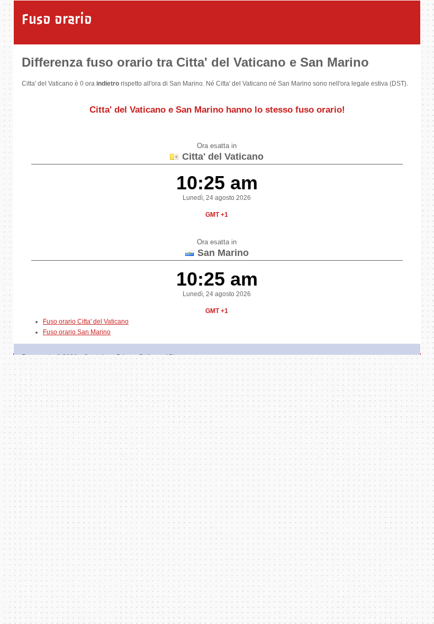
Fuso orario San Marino (77, 332)
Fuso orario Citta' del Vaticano (86, 321)
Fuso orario (57, 19)
